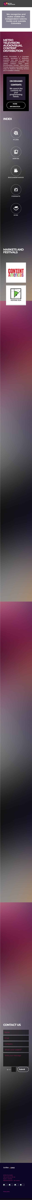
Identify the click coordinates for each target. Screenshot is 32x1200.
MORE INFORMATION (15, 105)
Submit (22, 1069)
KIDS (16, 215)
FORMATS (16, 196)
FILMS (16, 139)
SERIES (16, 158)
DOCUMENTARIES (16, 177)
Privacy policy (6, 1191)
